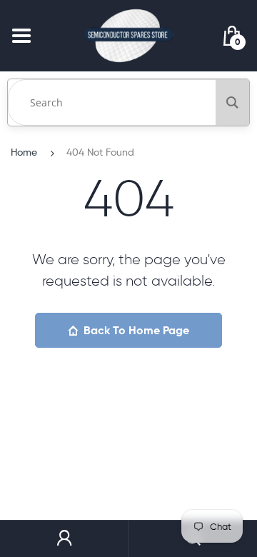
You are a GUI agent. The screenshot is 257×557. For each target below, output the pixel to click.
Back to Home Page (136, 330)
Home (24, 152)
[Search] (232, 102)
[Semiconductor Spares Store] (128, 35)
